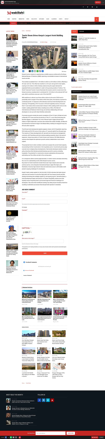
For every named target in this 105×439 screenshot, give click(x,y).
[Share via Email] (13, 437)
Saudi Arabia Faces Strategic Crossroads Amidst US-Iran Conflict (88, 144)
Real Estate (28, 30)
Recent (74, 31)
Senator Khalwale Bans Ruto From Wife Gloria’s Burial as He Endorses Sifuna (12, 204)
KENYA (27, 19)
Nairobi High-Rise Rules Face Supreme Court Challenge (42, 342)
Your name (24, 192)
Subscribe (95, 437)
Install (98, 2)
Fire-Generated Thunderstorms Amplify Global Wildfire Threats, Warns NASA (10, 187)
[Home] (15, 13)
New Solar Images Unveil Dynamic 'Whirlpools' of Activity (11, 219)
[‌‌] (83, 7)
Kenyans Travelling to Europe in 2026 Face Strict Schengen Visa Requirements (88, 128)
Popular (81, 31)
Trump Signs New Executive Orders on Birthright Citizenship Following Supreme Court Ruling (11, 43)
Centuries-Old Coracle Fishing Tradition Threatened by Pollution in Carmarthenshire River (87, 47)
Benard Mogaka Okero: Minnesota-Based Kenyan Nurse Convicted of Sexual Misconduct (24, 416)
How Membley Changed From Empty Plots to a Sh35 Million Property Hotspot (28, 343)
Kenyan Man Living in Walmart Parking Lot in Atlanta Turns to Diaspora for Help (22, 423)
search (97, 19)
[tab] (74, 31)
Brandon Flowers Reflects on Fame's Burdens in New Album (87, 64)
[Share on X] (8, 437)
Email (23, 198)
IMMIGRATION (21, 19)
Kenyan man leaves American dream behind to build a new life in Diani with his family (23, 401)
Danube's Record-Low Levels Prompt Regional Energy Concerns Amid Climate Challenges (88, 98)
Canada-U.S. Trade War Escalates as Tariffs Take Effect (87, 39)
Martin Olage (44, 42)
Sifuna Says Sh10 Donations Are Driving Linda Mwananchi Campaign (12, 59)
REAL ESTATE (34, 19)
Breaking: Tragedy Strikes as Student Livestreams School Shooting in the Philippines (11, 156)
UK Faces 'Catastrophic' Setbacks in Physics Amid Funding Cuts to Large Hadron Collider (87, 136)
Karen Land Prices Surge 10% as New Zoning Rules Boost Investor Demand (58, 342)
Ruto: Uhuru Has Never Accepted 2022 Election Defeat (87, 79)
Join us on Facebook (29, 270)
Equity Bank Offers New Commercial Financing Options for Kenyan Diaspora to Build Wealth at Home (75, 23)
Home (8, 19)
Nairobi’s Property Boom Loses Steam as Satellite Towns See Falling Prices (28, 359)
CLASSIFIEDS (54, 19)
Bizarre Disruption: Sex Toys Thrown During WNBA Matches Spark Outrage (87, 56)
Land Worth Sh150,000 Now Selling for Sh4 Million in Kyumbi (28, 374)
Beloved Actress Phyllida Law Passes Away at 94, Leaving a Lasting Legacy (87, 151)
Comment (24, 210)
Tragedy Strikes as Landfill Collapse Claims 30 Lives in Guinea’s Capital (88, 71)
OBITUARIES (41, 19)
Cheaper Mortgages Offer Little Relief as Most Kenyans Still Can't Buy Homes (58, 375)
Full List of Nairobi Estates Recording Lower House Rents (58, 359)
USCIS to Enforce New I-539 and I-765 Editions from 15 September (11, 91)
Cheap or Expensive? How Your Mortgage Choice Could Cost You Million (43, 374)
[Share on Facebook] (6, 437)
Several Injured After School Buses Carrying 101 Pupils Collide (86, 105)
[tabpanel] (85, 57)
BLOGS (47, 19)
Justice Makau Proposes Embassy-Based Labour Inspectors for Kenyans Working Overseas (88, 113)
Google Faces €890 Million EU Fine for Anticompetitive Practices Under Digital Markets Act (11, 139)
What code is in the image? (28, 238)
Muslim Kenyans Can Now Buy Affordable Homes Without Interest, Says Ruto (43, 359)
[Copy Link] (16, 437)
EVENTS (60, 19)
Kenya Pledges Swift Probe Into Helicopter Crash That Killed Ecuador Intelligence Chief (33, 23)
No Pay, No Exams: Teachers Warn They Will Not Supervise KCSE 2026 (88, 158)
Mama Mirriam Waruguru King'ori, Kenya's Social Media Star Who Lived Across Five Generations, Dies (11, 235)
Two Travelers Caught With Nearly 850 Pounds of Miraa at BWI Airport (12, 123)
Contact (101, 437)
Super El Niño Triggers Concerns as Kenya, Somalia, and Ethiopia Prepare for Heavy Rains (12, 253)
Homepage (24, 207)
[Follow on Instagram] (20, 437)
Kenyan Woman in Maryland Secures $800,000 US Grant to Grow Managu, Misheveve (11, 269)
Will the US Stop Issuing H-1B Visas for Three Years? (87, 121)
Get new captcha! (22, 235)
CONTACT (67, 19)
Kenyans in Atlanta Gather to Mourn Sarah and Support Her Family (88, 166)
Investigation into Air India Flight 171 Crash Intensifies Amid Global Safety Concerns (12, 107)
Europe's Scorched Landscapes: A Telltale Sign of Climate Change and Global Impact (11, 75)
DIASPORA (14, 19)
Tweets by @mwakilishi (76, 87)
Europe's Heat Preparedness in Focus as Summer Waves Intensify (11, 172)
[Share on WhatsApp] (11, 437)
